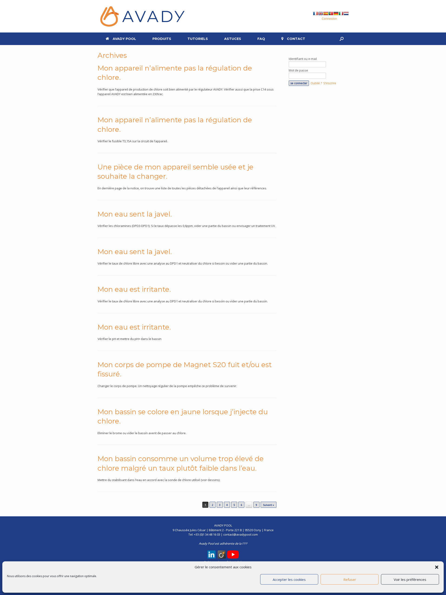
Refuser (349, 579)
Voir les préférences (410, 579)
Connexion (329, 18)
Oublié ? (316, 83)
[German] (336, 13)
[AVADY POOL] (142, 16)
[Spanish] (325, 13)
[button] (436, 567)
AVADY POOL (124, 39)
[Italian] (341, 13)
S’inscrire (329, 83)
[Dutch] (346, 13)
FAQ (261, 39)
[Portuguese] (330, 13)
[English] (320, 13)
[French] (315, 13)
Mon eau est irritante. (134, 289)
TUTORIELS (197, 39)
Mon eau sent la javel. (135, 214)
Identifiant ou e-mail (303, 59)
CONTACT (296, 39)
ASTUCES (232, 39)
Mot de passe (298, 70)
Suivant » (268, 505)
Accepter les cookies (289, 579)
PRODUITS (161, 39)
